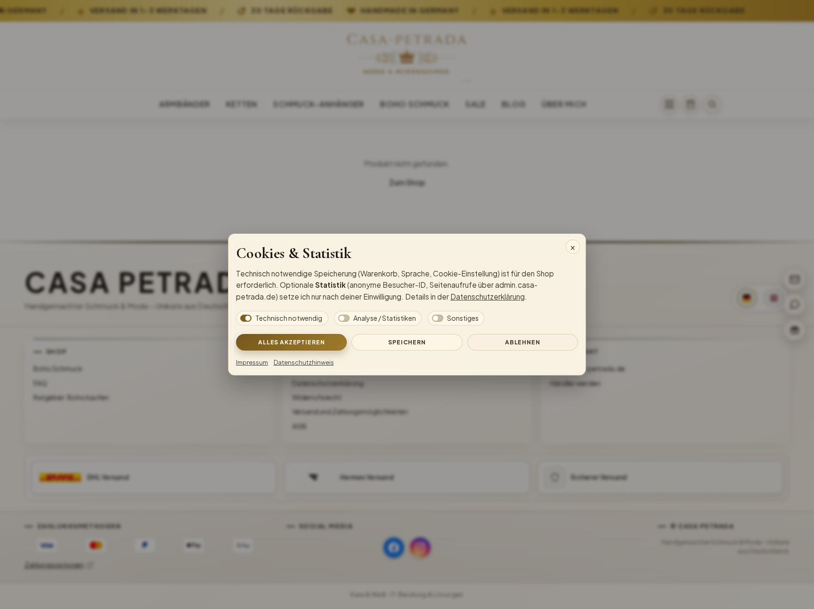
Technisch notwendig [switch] (288, 318)
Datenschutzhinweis (304, 362)
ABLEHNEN (522, 342)
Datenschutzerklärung (487, 296)
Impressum (252, 362)
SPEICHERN (407, 342)
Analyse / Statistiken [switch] (384, 318)
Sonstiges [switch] (463, 318)
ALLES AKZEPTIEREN (291, 342)
